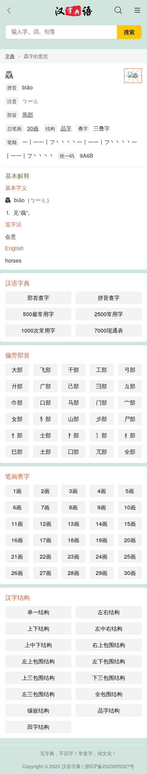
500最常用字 (38, 314)
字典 (10, 56)
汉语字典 (71, 766)
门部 (101, 402)
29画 (101, 573)
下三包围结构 (108, 677)
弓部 (129, 370)
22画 (45, 556)
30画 (33, 128)
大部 (17, 370)
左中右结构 (108, 628)
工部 (101, 370)
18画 (73, 540)
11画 (17, 523)
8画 (73, 507)
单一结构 (38, 612)
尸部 (129, 419)
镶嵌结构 (38, 710)
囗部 (73, 451)
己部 (73, 386)
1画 (17, 491)
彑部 (129, 386)
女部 (17, 419)
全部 (129, 451)
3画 (73, 491)
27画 (45, 573)
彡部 (101, 419)
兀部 (101, 451)
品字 (66, 128)
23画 (73, 556)
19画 (101, 540)
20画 (130, 540)
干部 (73, 370)
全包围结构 (108, 694)
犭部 (45, 419)
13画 (73, 523)
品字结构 (109, 710)
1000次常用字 (38, 330)
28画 (73, 573)
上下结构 (38, 628)
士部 (45, 435)
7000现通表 (108, 330)
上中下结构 (38, 645)
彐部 (101, 386)
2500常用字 (108, 314)
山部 (73, 419)
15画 (130, 523)
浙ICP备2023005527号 (109, 766)
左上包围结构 (38, 661)
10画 (130, 507)
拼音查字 (109, 297)
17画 (45, 540)
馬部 (27, 114)
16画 (17, 540)
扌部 (73, 435)
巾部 (17, 402)
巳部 (17, 451)
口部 (45, 402)
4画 (101, 491)
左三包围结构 (38, 694)
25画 (130, 556)
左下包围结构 (108, 661)
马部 (73, 402)
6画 (17, 507)
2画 (45, 491)
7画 (45, 507)
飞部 (45, 370)
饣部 (17, 435)
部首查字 (38, 297)
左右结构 (109, 612)
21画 (17, 556)
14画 (101, 523)
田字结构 (38, 727)
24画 (101, 556)
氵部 (101, 435)
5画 (129, 491)
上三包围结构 (38, 677)
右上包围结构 (108, 645)
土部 (45, 451)
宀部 (129, 402)
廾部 (17, 386)
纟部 (129, 435)
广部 (45, 386)
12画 (45, 523)
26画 (17, 573)
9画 (101, 507)
